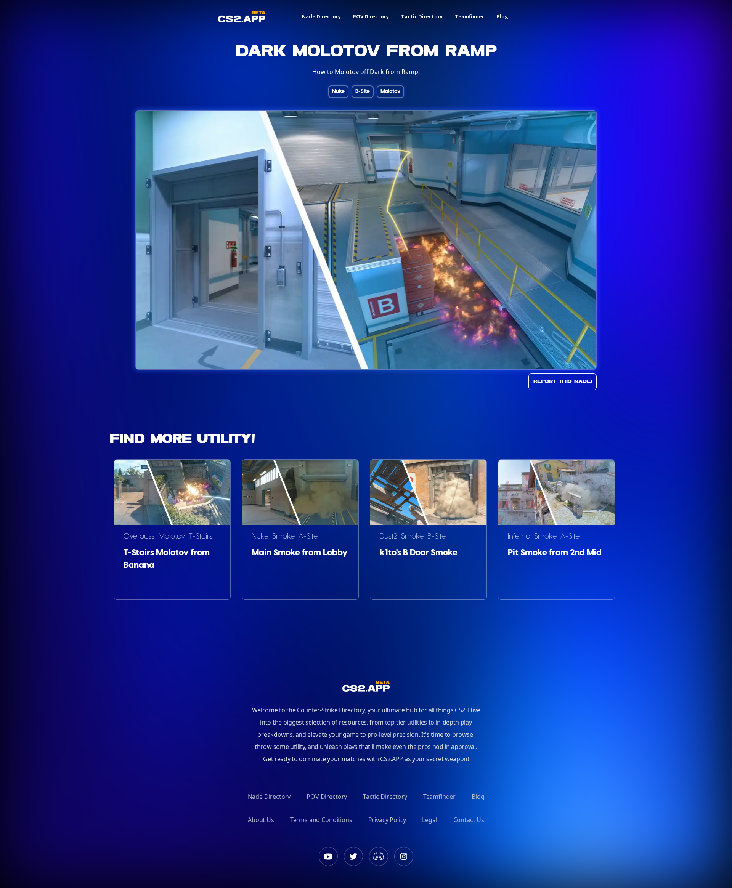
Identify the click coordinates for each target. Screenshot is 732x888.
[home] (241, 16)
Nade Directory (321, 16)
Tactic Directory (422, 16)
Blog (502, 16)
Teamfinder (469, 16)
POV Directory (371, 16)
